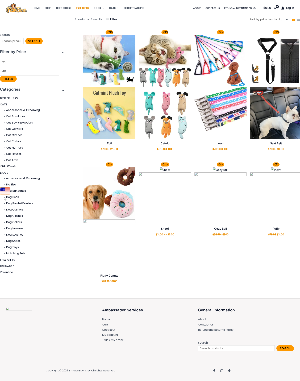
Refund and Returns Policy (216, 330)
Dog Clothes (14, 216)
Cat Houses (14, 154)
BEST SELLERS (9, 98)
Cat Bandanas (15, 116)
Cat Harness (14, 148)
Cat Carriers (14, 129)
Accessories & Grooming (23, 110)
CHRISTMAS (8, 166)
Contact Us (206, 325)
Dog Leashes (14, 235)
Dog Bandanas (16, 191)
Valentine (6, 272)
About (202, 319)
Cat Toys (12, 160)
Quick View (109, 136)
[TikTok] (229, 370)
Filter (8, 78)
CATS (3, 104)
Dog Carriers (14, 210)
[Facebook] (214, 370)
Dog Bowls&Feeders (19, 203)
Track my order (112, 340)
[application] (102, 8)
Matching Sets (16, 253)
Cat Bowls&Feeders (19, 123)
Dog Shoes (13, 241)
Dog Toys (12, 247)
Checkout (108, 330)
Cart (105, 325)
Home (106, 319)
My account (110, 335)
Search (5, 35)
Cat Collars (13, 141)
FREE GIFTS (7, 260)
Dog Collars (14, 222)
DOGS (4, 173)
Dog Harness (14, 228)
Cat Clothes (14, 135)
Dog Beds (12, 197)
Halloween (7, 266)
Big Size (11, 184)
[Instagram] (221, 370)
